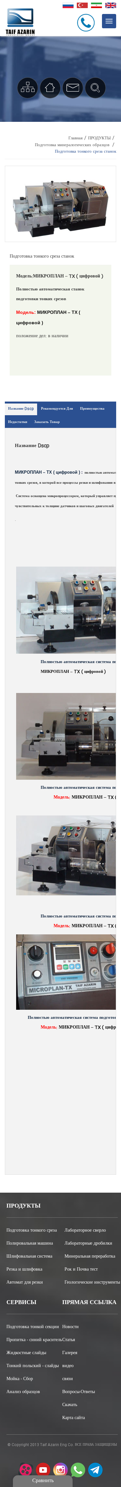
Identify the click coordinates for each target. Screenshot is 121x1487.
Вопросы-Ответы (78, 1392)
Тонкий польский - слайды (32, 1366)
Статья (68, 1340)
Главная (75, 138)
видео (68, 1366)
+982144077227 (87, 22)
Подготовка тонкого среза (31, 1231)
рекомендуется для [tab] (57, 409)
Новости (70, 1327)
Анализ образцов (23, 1392)
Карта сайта (73, 1418)
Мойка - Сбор (19, 1379)
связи (67, 1379)
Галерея (69, 1353)
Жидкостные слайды (26, 1353)
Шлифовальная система (29, 1257)
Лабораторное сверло (85, 1231)
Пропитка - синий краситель (34, 1340)
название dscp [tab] (21, 409)
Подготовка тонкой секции (32, 1327)
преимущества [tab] (92, 409)
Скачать (69, 1405)
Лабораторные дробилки (88, 1244)
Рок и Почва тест (81, 1270)
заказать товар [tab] (47, 422)
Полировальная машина (29, 1244)
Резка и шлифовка (24, 1270)
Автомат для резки (24, 1283)
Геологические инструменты (91, 1283)
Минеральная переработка (90, 1257)
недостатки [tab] (17, 422)
